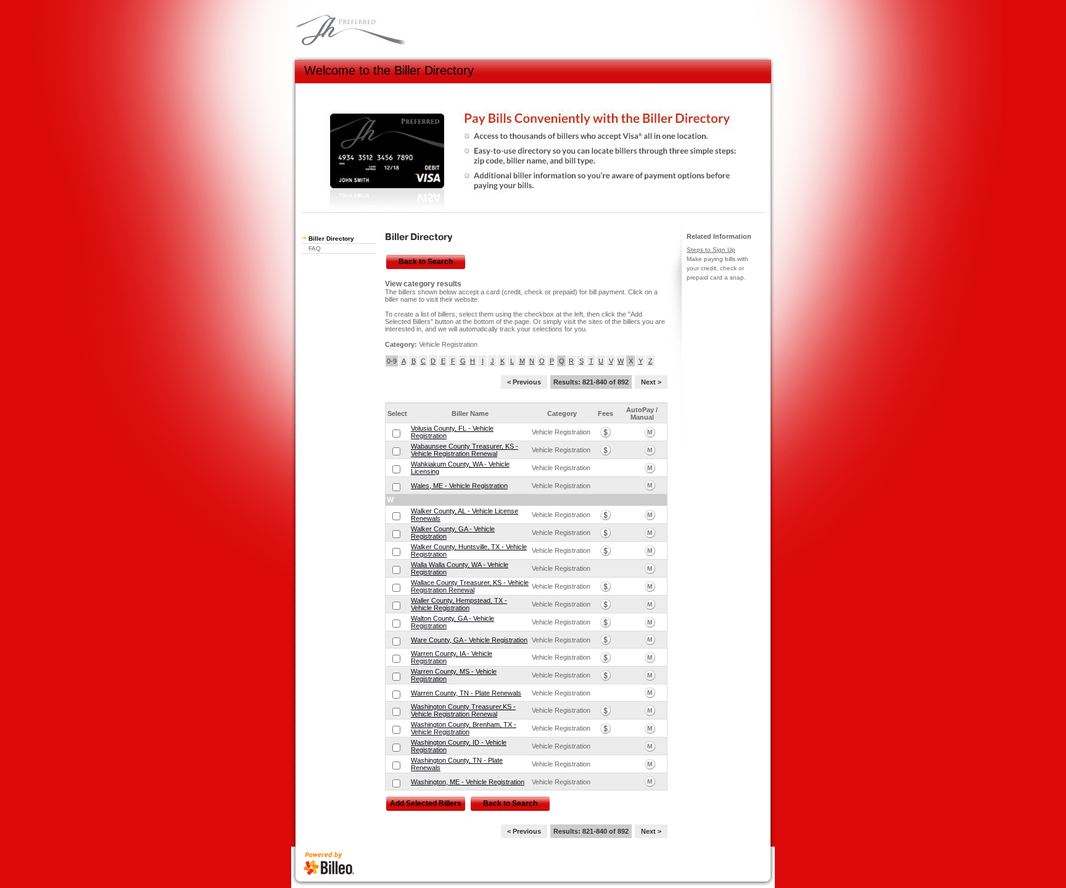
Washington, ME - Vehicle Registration (467, 782)
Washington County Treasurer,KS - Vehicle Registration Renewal (463, 710)
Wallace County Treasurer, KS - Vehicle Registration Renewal (470, 586)
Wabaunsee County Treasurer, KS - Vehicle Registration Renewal (464, 449)
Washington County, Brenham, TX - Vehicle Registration (463, 728)
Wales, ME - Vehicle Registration (459, 485)
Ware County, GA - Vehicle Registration (469, 640)
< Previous (524, 382)
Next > (651, 382)
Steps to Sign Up (711, 249)
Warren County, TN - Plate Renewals (466, 693)
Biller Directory (331, 238)
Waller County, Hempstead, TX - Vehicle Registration (459, 604)
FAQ (314, 248)
